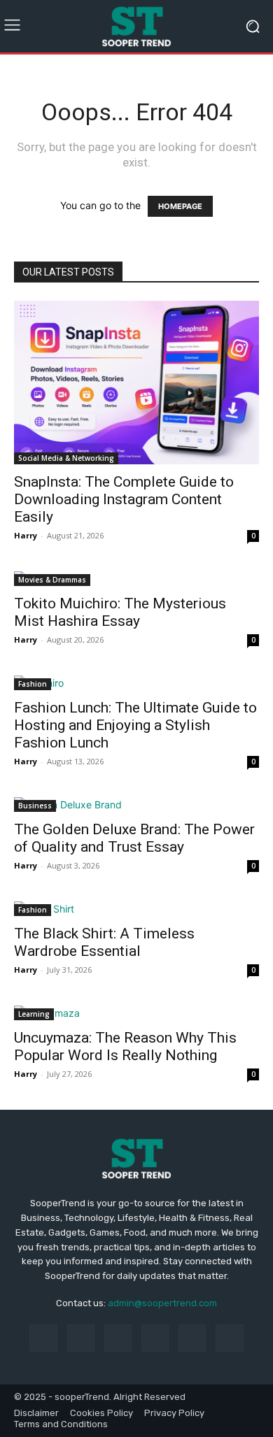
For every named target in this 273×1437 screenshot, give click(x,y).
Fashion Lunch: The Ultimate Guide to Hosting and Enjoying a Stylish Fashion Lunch (135, 725)
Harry (25, 535)
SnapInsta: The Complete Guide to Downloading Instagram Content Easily (124, 499)
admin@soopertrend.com (162, 1303)
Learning (34, 1014)
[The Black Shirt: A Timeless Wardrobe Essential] (136, 908)
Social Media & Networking (66, 458)
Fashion (32, 684)
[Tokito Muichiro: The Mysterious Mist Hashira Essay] (136, 578)
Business (35, 805)
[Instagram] (80, 1338)
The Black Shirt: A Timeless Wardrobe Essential (104, 942)
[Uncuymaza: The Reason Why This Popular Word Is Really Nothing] (136, 1013)
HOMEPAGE (180, 206)
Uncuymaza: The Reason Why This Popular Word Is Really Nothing (125, 1046)
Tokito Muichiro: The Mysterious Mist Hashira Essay (120, 612)
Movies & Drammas (52, 580)
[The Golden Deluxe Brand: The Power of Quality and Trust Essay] (136, 804)
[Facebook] (43, 1338)
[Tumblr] (192, 1338)
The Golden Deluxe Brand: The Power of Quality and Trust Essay (134, 838)
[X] (229, 1338)
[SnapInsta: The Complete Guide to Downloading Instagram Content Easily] (136, 382)
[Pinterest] (155, 1338)
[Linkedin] (118, 1338)
